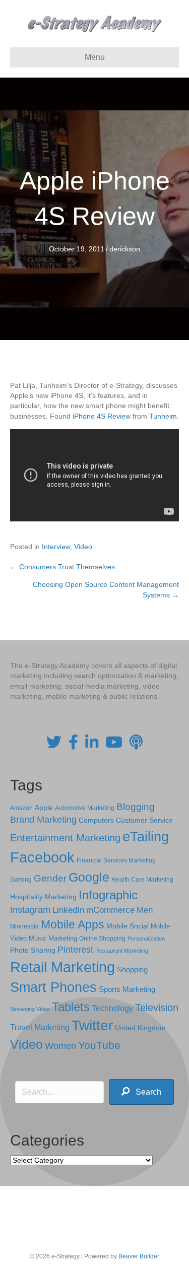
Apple (44, 808)
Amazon (21, 808)
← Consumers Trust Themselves (62, 567)
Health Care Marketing (142, 879)
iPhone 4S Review (102, 416)
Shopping (132, 970)
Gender (50, 878)
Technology (112, 1008)
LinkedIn (68, 910)
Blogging (135, 806)
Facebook (42, 857)
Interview (56, 547)
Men (145, 910)
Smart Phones (53, 987)
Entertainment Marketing (65, 837)
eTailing (145, 836)
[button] (141, 1092)
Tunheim (163, 416)
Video (83, 547)
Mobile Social (127, 926)
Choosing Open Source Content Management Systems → (106, 589)
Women (60, 1046)
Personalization (146, 938)
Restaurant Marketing (121, 951)
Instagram (30, 910)
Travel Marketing (40, 1027)
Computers (96, 820)
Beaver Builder (138, 1256)
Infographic (108, 895)
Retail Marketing (62, 967)
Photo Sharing (32, 950)
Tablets (71, 1007)
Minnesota (24, 926)
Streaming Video (30, 1009)
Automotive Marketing (84, 808)
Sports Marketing (127, 989)
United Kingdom (140, 1028)
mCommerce (110, 910)
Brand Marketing (43, 820)
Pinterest (75, 950)
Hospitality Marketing (43, 897)
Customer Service (144, 820)
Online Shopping (102, 938)
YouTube (99, 1045)
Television (156, 1007)
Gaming (21, 879)
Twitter (92, 1025)
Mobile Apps (72, 924)
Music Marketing (53, 938)
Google (89, 877)
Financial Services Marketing (116, 860)
